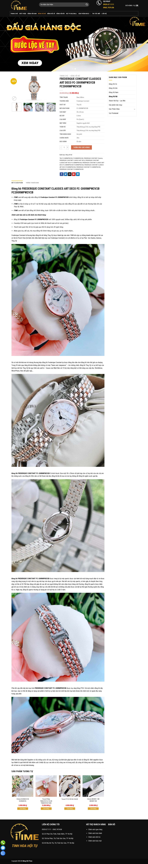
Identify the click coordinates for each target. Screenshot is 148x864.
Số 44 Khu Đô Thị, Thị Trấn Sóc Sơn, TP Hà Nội (58, 843)
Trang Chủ (14, 13)
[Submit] (87, 4)
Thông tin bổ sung (32, 183)
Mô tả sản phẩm (17, 183)
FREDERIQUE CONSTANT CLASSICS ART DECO (72, 160)
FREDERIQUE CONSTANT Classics (93, 158)
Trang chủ (64, 76)
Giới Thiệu (22, 13)
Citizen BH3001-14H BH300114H (93, 800)
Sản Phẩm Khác (83, 13)
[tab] (17, 183)
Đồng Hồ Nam (32, 13)
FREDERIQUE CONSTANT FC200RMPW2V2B (71, 169)
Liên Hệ (104, 13)
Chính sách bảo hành (95, 833)
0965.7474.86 (57, 829)
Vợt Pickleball (71, 13)
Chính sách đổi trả (94, 837)
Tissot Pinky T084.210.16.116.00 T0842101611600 (46, 801)
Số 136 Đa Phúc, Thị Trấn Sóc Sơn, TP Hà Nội (57, 838)
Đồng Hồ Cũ (51, 13)
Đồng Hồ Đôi (60, 13)
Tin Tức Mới (96, 13)
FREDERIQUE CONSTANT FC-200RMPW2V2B (88, 167)
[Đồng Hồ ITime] (23, 5)
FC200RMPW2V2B (78, 158)
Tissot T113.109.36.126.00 (70, 799)
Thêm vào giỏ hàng (81, 147)
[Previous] (6, 44)
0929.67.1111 (46, 829)
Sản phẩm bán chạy (115, 105)
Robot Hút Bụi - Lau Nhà (117, 101)
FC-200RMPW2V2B (67, 158)
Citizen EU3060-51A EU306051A (23, 800)
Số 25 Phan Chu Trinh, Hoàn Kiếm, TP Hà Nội (57, 834)
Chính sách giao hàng (95, 829)
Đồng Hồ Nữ (42, 13)
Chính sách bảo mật (95, 841)
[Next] (142, 44)
